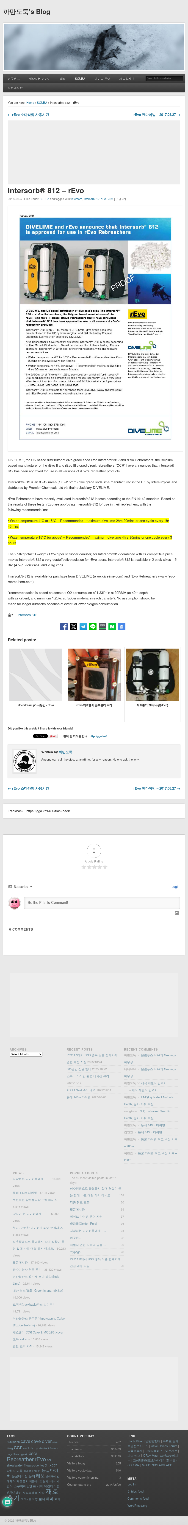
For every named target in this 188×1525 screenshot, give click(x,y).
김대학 (27, 1470)
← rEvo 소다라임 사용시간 (28, 114)
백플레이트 (35, 1481)
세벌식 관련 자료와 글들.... (88, 1245)
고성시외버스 (154, 1450)
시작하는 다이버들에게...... (88, 1230)
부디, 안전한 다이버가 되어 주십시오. (38, 1227)
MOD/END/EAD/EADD (157, 1465)
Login (175, 886)
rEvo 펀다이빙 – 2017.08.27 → (156, 114)
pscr (33, 1453)
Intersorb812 (92, 199)
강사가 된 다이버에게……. (30, 1213)
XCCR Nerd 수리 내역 (81, 1090)
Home (30, 102)
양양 (11, 1492)
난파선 (36, 1470)
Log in (131, 1484)
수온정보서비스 (137, 1446)
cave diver (41, 1441)
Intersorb (76, 199)
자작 (41, 1492)
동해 (32, 1476)
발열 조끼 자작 (23, 1346)
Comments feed (138, 1498)
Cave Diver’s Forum (164, 1446)
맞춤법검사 (134, 1450)
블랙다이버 (49, 1481)
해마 (49, 1498)
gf (37, 1448)
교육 (19, 1470)
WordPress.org (137, 1505)
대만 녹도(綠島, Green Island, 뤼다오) (38, 1290)
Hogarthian (13, 1454)
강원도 (11, 1470)
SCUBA (80, 78)
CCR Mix (133, 1465)
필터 (42, 1498)
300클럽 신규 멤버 (79, 1069)
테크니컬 (26, 1499)
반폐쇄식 (51, 1476)
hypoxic (24, 1454)
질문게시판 (15, 87)
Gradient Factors (48, 1448)
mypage (75, 1252)
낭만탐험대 (152, 1441)
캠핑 (63, 78)
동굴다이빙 (20, 1476)
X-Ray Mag (150, 1455)
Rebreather (20, 1459)
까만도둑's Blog (26, 11)
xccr (53, 1465)
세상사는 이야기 (40, 78)
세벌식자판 (126, 78)
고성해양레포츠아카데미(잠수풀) (155, 1460)
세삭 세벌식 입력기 (154, 1083)
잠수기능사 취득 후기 (27, 1269)
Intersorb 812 (27, 614)
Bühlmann (13, 1442)
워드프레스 (30, 1492)
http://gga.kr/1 (99, 736)
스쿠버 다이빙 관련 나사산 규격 (88, 1076)
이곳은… (14, 78)
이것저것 (171, 1450)
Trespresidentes (34, 1465)
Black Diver (135, 1441)
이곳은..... (76, 1237)
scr (49, 1460)
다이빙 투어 (102, 78)
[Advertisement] (94, 152)
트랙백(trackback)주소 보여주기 (34, 1304)
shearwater (15, 1465)
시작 (40, 1486)
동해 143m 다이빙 (79, 1097)
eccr (25, 1448)
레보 (110, 199)
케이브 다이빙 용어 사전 (86, 1216)
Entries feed (135, 1491)
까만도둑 (65, 751)
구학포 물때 (171, 1441)
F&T (31, 1447)
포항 (35, 1499)
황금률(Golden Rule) (83, 1223)
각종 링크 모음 (80, 1202)
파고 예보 (133, 1455)
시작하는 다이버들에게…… (31, 1178)
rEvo (104, 199)
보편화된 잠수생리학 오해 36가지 (35, 1200)
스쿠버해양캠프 (25, 1486)
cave (25, 1441)
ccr (18, 1446)
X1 (47, 1465)
